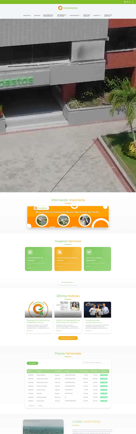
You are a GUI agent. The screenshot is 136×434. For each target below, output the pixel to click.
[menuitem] (27, 15)
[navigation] (29, 219)
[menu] (68, 16)
